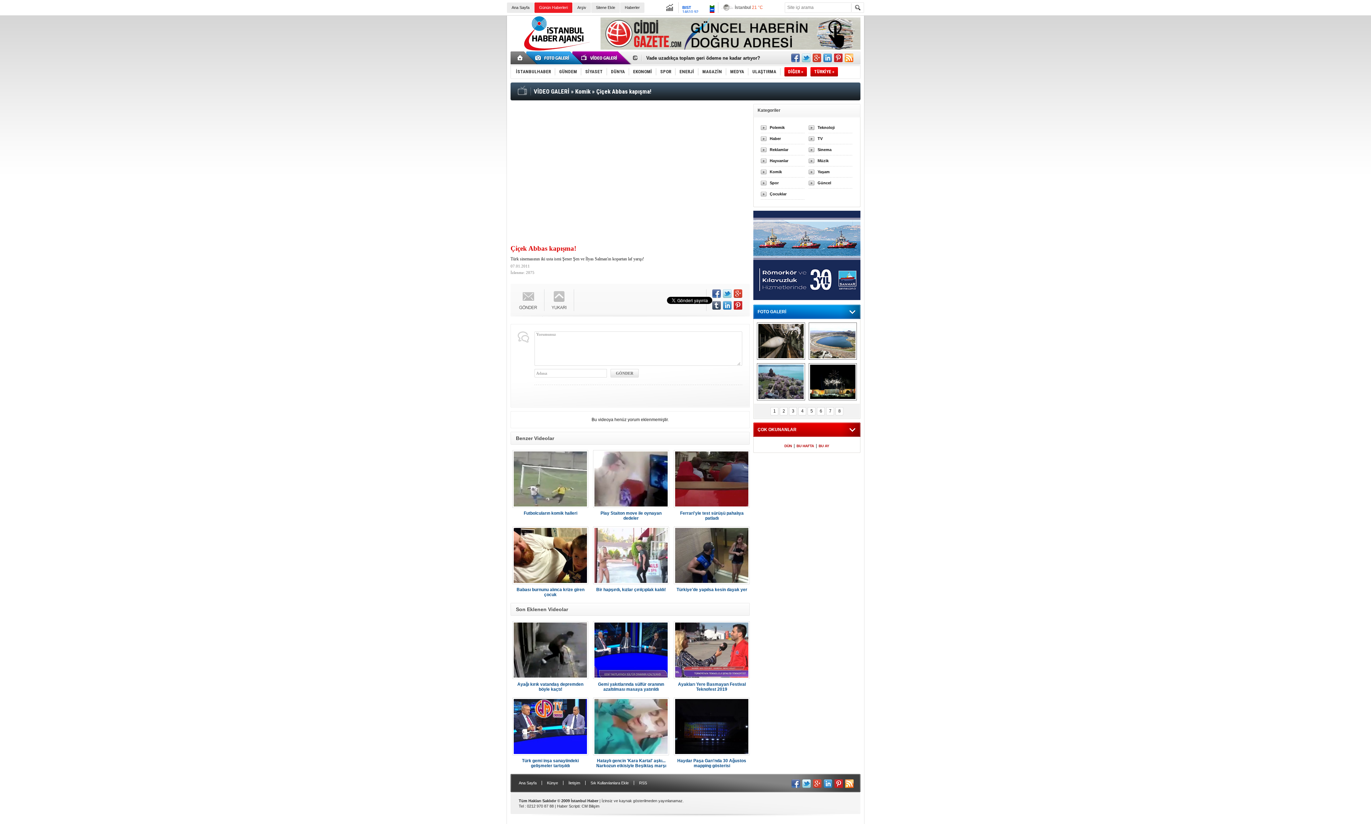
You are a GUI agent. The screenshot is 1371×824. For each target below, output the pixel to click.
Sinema (825, 150)
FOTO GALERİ (772, 311)
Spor (774, 183)
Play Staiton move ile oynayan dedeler (631, 516)
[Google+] (738, 293)
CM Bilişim (590, 806)
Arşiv (581, 7)
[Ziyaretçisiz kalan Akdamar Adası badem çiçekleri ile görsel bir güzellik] (781, 381)
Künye (552, 783)
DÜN (788, 446)
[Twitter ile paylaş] (806, 58)
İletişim (574, 783)
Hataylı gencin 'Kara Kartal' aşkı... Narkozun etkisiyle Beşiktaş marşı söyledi (631, 763)
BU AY (824, 446)
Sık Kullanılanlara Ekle (610, 783)
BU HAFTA (805, 446)
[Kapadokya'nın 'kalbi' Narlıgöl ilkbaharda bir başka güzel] (833, 341)
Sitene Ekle (605, 7)
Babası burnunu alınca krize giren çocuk (550, 592)
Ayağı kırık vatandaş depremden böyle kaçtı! (550, 687)
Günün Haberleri (553, 7)
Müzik (823, 161)
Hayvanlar (779, 161)
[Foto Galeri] (553, 57)
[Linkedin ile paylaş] (827, 58)
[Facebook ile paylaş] (795, 58)
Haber (775, 138)
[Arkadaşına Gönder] (528, 300)
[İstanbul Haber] (555, 50)
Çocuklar (778, 194)
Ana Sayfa (520, 7)
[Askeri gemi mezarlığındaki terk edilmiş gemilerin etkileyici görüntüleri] (781, 341)
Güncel (824, 183)
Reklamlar (779, 150)
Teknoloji (826, 127)
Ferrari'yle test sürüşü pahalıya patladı (712, 516)
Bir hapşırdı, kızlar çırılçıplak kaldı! (631, 589)
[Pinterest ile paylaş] (838, 58)
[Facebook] (716, 293)
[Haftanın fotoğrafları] (833, 381)
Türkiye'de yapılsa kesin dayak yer (712, 589)
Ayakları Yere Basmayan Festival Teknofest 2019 (712, 687)
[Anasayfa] (520, 57)
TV (820, 138)
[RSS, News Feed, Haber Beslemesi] (849, 58)
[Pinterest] (738, 305)
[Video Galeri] (600, 57)
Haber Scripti (568, 806)
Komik (776, 172)
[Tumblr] (716, 305)
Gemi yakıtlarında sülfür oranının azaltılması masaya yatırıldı (631, 687)
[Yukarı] (559, 300)
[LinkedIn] (727, 305)
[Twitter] (727, 293)
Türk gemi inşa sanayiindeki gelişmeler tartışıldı (550, 763)
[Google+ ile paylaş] (817, 58)
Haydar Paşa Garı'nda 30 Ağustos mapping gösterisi (711, 763)
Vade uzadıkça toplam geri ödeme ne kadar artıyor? (703, 58)
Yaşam (824, 172)
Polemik (777, 127)
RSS (643, 783)
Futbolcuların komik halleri (550, 513)
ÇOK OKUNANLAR (777, 429)
